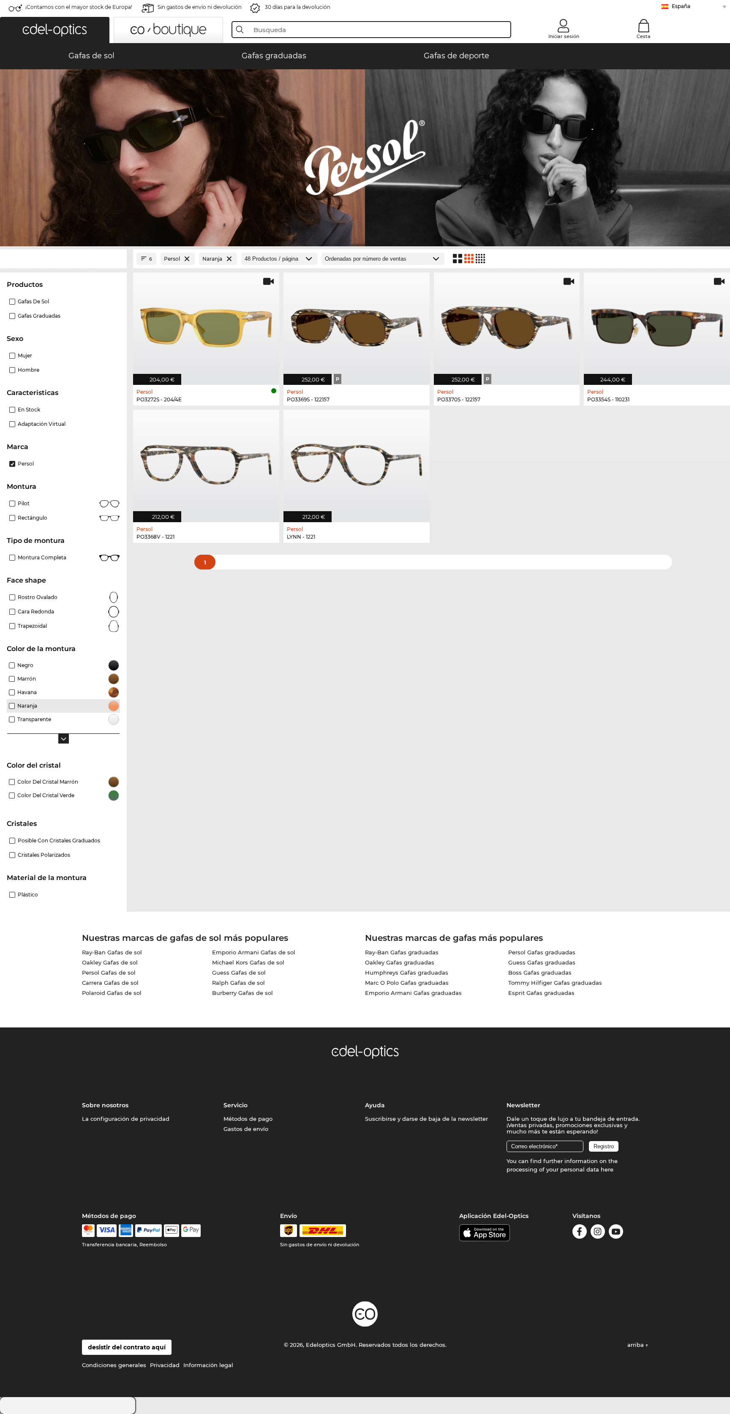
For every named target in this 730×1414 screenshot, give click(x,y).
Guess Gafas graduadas (541, 962)
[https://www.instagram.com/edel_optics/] (598, 1233)
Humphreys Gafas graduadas (406, 972)
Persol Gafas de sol (109, 972)
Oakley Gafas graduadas (399, 962)
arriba (636, 1344)
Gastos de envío (245, 1128)
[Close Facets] (63, 258)
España (681, 6)
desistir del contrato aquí (127, 1347)
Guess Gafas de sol (239, 972)
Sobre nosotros (105, 1105)
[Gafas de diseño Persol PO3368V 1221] (206, 461)
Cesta (644, 36)
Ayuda (375, 1105)
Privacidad (165, 1365)
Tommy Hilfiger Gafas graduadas (555, 982)
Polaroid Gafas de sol (112, 992)
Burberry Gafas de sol (242, 992)
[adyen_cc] (88, 1230)
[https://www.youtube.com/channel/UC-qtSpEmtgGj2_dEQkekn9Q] (616, 1233)
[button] (54, 30)
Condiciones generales (114, 1365)
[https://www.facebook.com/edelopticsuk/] (579, 1233)
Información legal (208, 1365)
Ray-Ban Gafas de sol (112, 952)
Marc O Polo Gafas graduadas (407, 982)
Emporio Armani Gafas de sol (253, 952)
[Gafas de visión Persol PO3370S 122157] (507, 324)
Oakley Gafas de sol (110, 962)
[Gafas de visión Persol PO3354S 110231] (657, 324)
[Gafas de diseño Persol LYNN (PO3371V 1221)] (356, 461)
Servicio (235, 1105)
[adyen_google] (191, 1230)
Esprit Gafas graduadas (541, 992)
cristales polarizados (44, 855)
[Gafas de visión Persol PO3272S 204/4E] (206, 324)
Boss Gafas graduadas (540, 972)
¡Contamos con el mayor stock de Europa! (78, 7)
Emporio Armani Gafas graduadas (413, 992)
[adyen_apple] (171, 1230)
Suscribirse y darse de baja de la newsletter (426, 1118)
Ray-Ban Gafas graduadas (402, 952)
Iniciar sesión (563, 36)
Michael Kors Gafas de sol (248, 962)
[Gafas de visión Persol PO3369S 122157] (356, 324)
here (607, 1169)
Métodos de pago (247, 1118)
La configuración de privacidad (125, 1118)
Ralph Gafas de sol (238, 982)
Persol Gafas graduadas (541, 952)
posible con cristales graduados (59, 840)
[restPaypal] (148, 1230)
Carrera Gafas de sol (110, 982)
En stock (29, 409)
